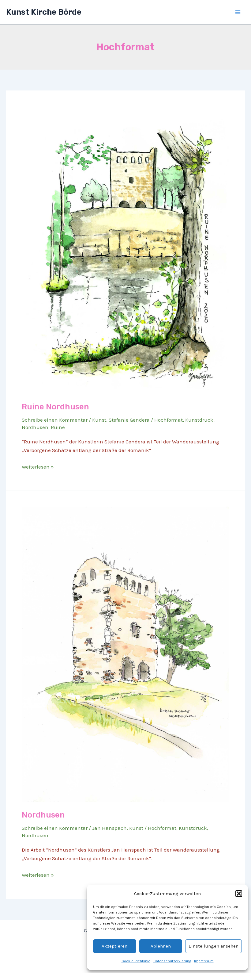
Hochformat (168, 420)
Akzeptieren (114, 946)
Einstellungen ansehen (213, 946)
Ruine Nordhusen (55, 407)
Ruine (58, 427)
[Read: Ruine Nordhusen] (125, 249)
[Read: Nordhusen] (125, 654)
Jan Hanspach (109, 828)
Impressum (204, 961)
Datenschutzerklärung (172, 961)
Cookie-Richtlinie (136, 961)
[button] (239, 894)
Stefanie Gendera (129, 420)
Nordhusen (35, 427)
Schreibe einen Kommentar (55, 420)
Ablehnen (161, 946)
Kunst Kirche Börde (43, 12)
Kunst (99, 420)
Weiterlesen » (38, 467)
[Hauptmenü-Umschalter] (238, 12)
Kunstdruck (199, 420)
